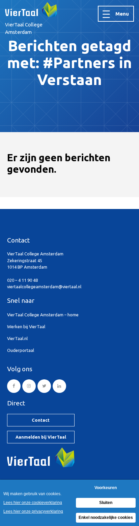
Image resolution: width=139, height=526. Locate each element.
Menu (122, 14)
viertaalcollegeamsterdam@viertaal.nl (44, 286)
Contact (41, 420)
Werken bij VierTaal (26, 326)
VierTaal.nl (17, 338)
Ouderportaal (20, 350)
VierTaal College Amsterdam (24, 28)
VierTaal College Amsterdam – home (43, 314)
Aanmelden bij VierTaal (41, 437)
